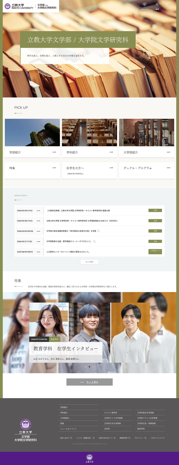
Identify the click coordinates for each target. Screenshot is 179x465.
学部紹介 (64, 407)
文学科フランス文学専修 (147, 417)
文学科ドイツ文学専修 (113, 417)
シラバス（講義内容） (84, 438)
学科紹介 (64, 412)
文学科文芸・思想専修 (146, 423)
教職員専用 (124, 438)
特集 (62, 423)
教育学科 (141, 428)
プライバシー (139, 438)
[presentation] (18, 332)
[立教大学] (19, 6)
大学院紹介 (64, 417)
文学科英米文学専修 (145, 412)
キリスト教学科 (110, 412)
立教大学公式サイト (106, 438)
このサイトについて (157, 438)
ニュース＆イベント (68, 428)
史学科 (107, 428)
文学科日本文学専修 (112, 423)
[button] (85, 366)
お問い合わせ (64, 438)
